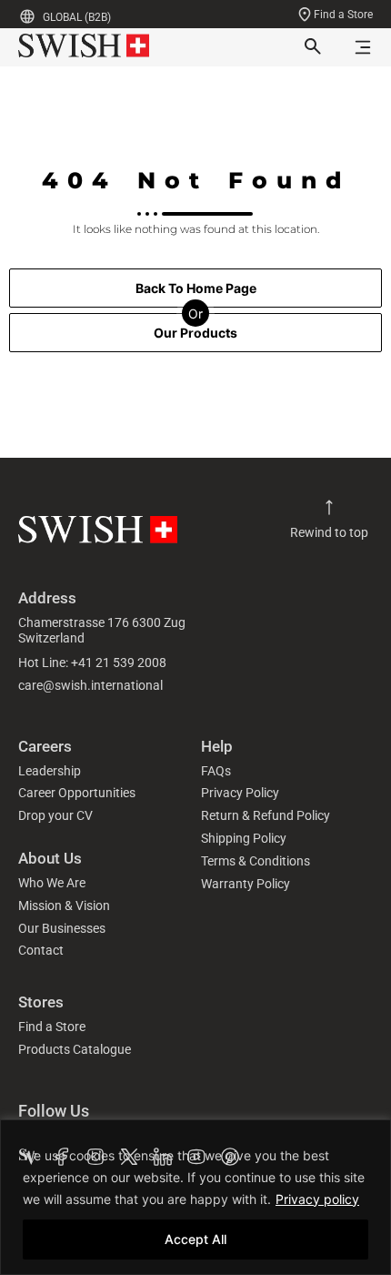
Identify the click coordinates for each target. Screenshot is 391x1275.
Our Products (195, 332)
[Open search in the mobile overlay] (311, 47)
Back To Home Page (195, 288)
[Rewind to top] (329, 508)
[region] (195, 1197)
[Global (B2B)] (27, 16)
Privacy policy (317, 1199)
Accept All (195, 1239)
